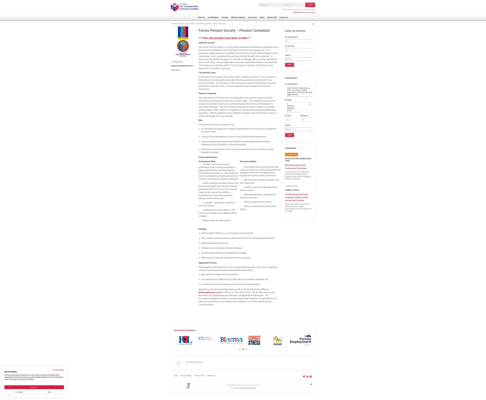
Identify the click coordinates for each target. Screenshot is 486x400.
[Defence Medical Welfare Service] (277, 340)
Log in (310, 5)
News (187, 24)
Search (287, 55)
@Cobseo (191, 362)
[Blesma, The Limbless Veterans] (231, 340)
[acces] (297, 110)
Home (182, 24)
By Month (304, 116)
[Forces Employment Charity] (300, 340)
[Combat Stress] (254, 340)
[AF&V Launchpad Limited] (297, 90)
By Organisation (291, 37)
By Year (288, 116)
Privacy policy (58, 370)
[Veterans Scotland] (208, 340)
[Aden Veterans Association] (297, 88)
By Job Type (290, 46)
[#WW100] (297, 106)
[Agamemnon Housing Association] (297, 92)
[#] (297, 104)
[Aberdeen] (297, 108)
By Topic (288, 100)
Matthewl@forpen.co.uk (209, 292)
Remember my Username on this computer (300, 10)
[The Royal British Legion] (185, 340)
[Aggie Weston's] (297, 95)
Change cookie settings (247, 388)
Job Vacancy (175, 70)
